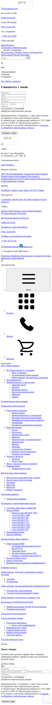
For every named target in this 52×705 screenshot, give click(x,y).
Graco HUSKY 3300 (21, 515)
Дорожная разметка (10, 494)
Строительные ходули (16, 630)
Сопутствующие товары (12, 618)
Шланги (15, 387)
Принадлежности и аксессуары (20, 382)
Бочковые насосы (20, 389)
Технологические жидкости (13, 614)
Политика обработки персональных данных (21, 256)
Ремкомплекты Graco (21, 468)
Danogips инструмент (16, 609)
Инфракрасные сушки (16, 628)
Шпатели (10, 487)
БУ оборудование (9, 213)
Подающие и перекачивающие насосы (18, 503)
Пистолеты (17, 432)
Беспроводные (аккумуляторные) (27, 418)
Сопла (14, 430)
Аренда (26, 52)
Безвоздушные (18, 413)
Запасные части (19, 385)
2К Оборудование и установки (20, 370)
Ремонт (18, 52)
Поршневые (17, 422)
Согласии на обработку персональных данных (24, 126)
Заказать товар (8, 701)
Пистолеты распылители (23, 392)
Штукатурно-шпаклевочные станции (23, 477)
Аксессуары (17, 461)
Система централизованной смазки (22, 593)
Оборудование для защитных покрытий (30, 377)
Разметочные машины (16, 499)
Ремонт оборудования (11, 211)
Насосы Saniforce (14, 534)
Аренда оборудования (31, 211)
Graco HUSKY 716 (20, 522)
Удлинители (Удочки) (21, 449)
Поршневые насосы (15, 532)
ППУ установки (19, 373)
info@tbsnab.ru (7, 45)
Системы (10, 579)
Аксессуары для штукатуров (19, 480)
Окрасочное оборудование (13, 406)
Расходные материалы (16, 623)
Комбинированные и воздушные (27, 415)
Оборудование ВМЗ (15, 544)
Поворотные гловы (20, 435)
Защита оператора (14, 560)
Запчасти (16, 459)
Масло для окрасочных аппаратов (21, 464)
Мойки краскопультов (16, 632)
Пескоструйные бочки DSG (24, 553)
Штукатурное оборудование (14, 473)
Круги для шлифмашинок (23, 625)
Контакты (25, 55)
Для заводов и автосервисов (19, 590)
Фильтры (16, 447)
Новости (5, 202)
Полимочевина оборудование (25, 375)
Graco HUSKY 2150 (21, 527)
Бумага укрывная (14, 490)
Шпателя (16, 437)
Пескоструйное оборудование (14, 539)
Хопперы (10, 482)
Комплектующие (14, 427)
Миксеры (10, 485)
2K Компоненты (13, 380)
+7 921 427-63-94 (8, 36)
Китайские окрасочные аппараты (27, 425)
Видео (17, 55)
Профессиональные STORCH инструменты (26, 607)
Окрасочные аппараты (16, 410)
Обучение (34, 52)
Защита (15, 397)
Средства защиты (14, 635)
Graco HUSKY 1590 (21, 525)
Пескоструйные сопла (16, 558)
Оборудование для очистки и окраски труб (20, 597)
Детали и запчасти (14, 456)
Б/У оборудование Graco (12, 639)
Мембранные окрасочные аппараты (28, 420)
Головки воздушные (21, 454)
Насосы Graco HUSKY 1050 (24, 513)
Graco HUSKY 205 (20, 517)
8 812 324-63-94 (8, 27)
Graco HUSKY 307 (20, 530)
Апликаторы (12, 581)
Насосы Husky (12, 510)
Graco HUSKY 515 (20, 520)
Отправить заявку (9, 133)
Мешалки (16, 394)
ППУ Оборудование (10, 366)
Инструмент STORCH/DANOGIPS (17, 602)
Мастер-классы (8, 52)
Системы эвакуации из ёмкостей (21, 508)
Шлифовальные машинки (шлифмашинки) (25, 563)
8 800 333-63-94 (8, 18)
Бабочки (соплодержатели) (24, 451)
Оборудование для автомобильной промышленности (25, 586)
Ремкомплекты (13, 466)
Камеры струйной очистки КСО (26, 556)
